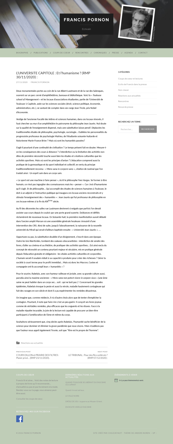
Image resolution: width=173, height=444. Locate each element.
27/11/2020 (22, 82)
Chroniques (100, 53)
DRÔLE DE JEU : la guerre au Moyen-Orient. (83, 401)
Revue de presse (125, 107)
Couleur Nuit (115, 433)
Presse (115, 53)
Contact (143, 53)
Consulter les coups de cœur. (29, 398)
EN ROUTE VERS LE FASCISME (78, 407)
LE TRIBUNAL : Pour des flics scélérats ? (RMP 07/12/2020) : (88, 355)
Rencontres (81, 53)
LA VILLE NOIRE (72, 396)
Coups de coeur (61, 53)
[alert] (136, 380)
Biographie (22, 53)
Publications (41, 53)
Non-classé (123, 90)
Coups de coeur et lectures (130, 78)
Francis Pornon (86, 19)
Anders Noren (142, 433)
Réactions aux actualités (32, 343)
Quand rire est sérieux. (74, 390)
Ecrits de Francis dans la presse (132, 84)
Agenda (128, 53)
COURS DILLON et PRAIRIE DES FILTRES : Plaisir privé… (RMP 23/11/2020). (37, 355)
